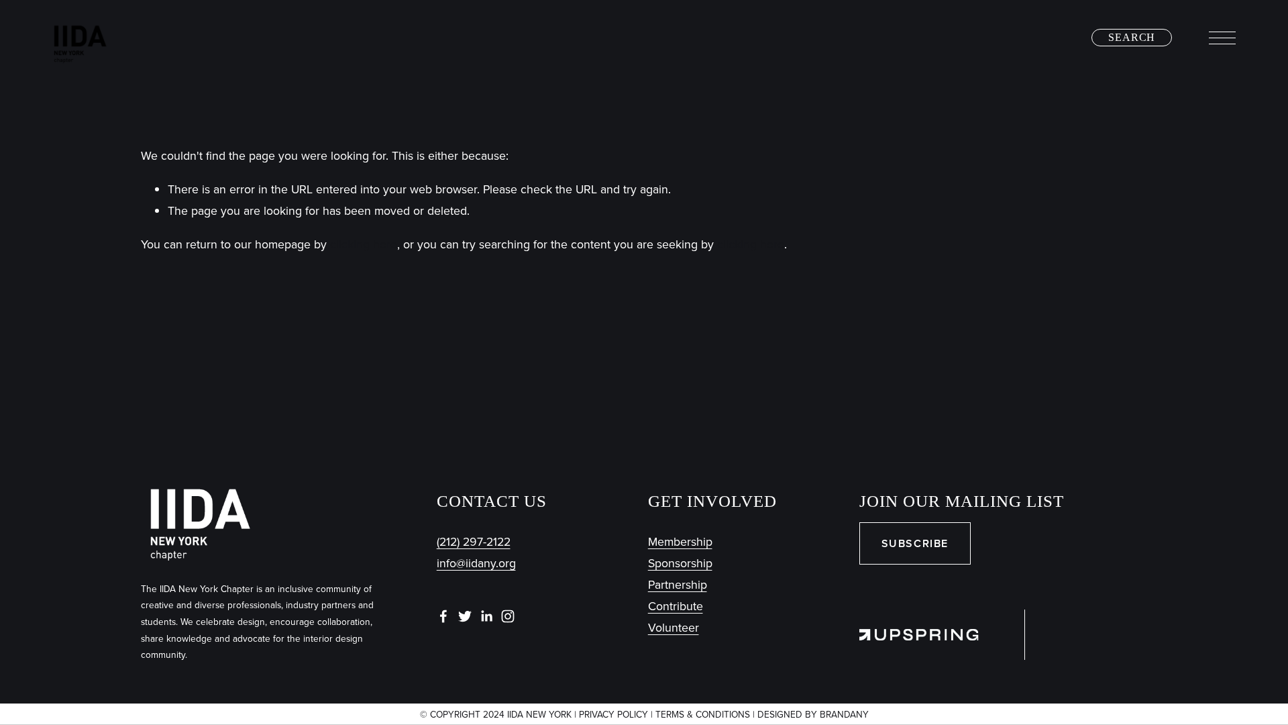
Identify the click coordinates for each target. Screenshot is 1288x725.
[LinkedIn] (486, 616)
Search (1131, 37)
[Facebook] (443, 616)
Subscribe (915, 543)
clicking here (363, 244)
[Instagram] (508, 616)
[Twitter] (465, 616)
